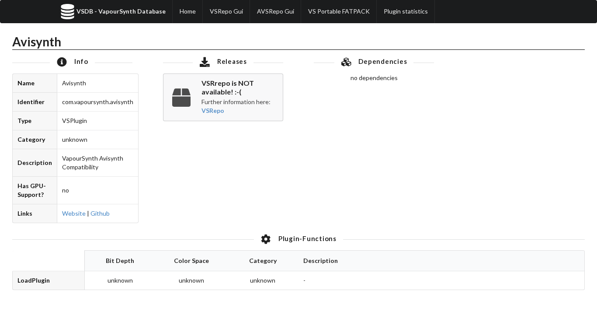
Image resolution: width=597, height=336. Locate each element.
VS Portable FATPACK (339, 11)
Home (188, 11)
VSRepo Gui (226, 11)
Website (74, 213)
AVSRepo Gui (275, 11)
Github (100, 213)
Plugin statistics (406, 11)
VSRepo (212, 110)
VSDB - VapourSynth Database (121, 11)
